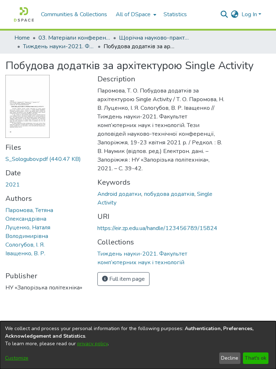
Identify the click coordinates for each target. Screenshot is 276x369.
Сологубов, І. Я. (25, 245)
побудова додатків (169, 194)
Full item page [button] (126, 279)
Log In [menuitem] (249, 14)
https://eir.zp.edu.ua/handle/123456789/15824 (157, 228)
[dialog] (138, 345)
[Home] (24, 14)
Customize (16, 358)
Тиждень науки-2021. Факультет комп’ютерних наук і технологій (59, 46)
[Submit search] (224, 14)
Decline (229, 358)
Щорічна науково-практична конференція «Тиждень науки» (155, 38)
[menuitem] (135, 14)
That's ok (255, 358)
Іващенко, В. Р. (25, 253)
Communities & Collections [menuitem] (74, 14)
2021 (12, 185)
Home (22, 38)
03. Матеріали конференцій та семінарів (74, 38)
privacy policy (92, 343)
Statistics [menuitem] (175, 14)
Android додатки (119, 194)
